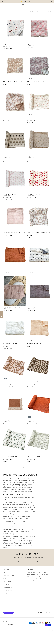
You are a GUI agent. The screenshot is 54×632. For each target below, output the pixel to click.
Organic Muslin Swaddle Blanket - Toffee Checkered (37, 381)
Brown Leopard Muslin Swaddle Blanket (11, 381)
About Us (5, 593)
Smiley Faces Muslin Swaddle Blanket (34, 156)
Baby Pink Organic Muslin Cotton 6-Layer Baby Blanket (14, 232)
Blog (4, 596)
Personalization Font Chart (9, 587)
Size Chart (5, 599)
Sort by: (31, 11)
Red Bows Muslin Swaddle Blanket (33, 194)
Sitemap (5, 608)
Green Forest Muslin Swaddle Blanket (10, 456)
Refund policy (23, 628)
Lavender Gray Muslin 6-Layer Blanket (34, 307)
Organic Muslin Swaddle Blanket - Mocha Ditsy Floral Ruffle (38, 232)
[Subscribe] (37, 561)
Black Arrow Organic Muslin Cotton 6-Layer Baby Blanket (38, 270)
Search (4, 572)
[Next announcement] (51, 1)
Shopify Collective (7, 581)
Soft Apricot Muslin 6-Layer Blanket (34, 343)
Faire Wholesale (6, 584)
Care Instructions (7, 602)
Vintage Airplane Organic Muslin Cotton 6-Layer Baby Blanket (13, 45)
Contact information (43, 628)
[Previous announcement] (2, 1)
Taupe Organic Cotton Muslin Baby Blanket (11, 307)
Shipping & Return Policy (8, 575)
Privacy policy (29, 628)
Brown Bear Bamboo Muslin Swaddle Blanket (12, 156)
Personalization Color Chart (9, 590)
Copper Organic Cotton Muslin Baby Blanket (11, 270)
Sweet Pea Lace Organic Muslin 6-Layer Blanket (12, 81)
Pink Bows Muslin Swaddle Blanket (10, 194)
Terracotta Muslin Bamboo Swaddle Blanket (35, 420)
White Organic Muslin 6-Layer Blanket (10, 343)
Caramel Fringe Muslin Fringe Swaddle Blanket (12, 420)
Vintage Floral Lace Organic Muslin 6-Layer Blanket (13, 117)
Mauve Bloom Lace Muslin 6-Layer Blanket (35, 81)
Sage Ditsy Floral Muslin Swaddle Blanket (35, 456)
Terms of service (36, 628)
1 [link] (23, 467)
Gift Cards (5, 578)
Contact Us (5, 605)
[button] (2, 5)
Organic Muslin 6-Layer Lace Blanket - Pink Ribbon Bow (38, 44)
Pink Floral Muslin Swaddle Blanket (34, 117)
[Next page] (30, 467)
